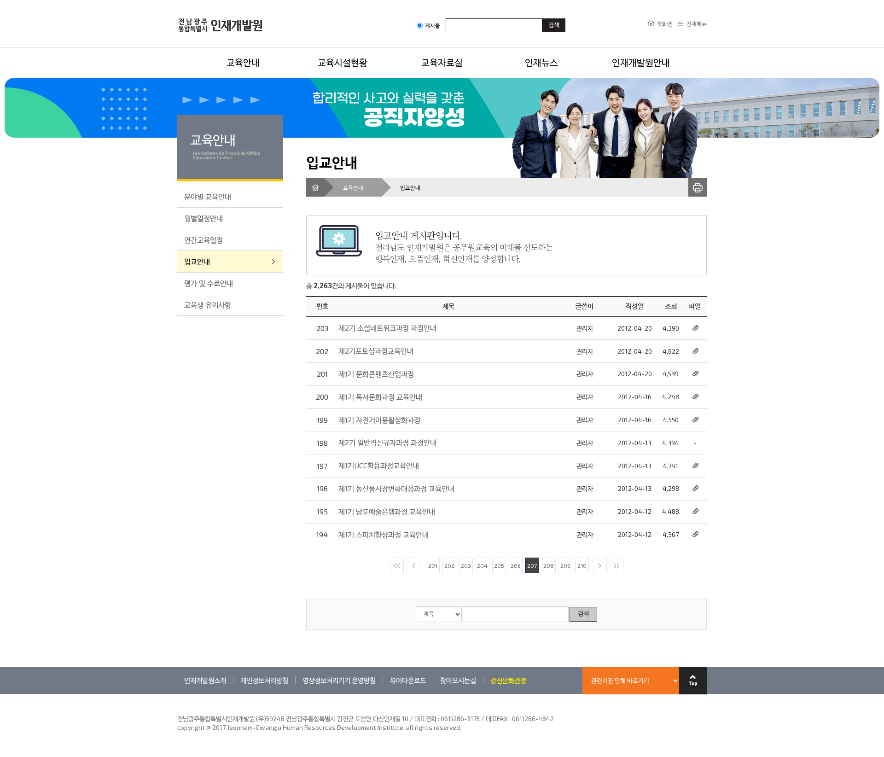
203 (466, 565)
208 (548, 565)
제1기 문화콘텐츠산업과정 (376, 373)
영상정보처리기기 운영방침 (339, 680)
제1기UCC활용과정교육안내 (378, 465)
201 (432, 565)
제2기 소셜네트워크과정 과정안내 (387, 327)
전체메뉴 (696, 23)
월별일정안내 (203, 218)
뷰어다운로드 (408, 680)
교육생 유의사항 (207, 304)
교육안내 (243, 62)
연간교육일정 (203, 239)
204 (482, 565)
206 (516, 565)
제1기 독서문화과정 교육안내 (380, 396)
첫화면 (664, 23)
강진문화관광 (508, 680)
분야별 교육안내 (207, 196)
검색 (583, 614)
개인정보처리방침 (264, 680)
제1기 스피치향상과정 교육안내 (383, 534)
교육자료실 (442, 62)
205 (499, 565)
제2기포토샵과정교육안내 (375, 350)
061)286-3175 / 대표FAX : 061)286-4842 (497, 718)
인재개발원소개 (205, 680)
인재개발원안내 (641, 62)
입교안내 (197, 261)
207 (532, 565)
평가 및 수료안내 (208, 283)
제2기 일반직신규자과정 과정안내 (387, 442)
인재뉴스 (541, 62)
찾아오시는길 (458, 680)
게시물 (432, 26)
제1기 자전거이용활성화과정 (379, 419)
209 (565, 565)
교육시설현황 (342, 62)
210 (582, 565)
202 (449, 565)
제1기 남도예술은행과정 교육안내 (386, 511)
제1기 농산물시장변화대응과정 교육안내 (396, 488)
